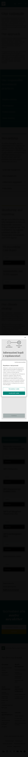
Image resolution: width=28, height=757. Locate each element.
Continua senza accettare (20, 362)
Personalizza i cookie (14, 389)
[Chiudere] (25, 337)
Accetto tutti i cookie (14, 393)
